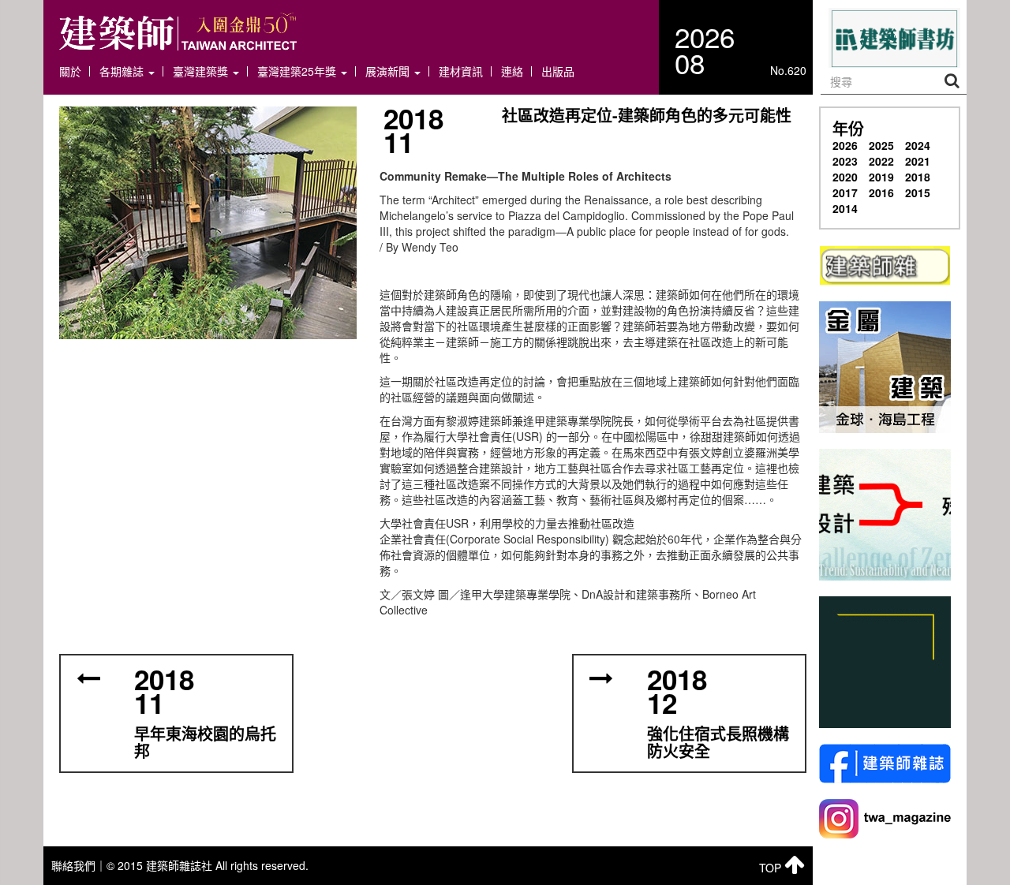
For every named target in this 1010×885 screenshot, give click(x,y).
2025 (881, 145)
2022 (881, 161)
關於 (70, 71)
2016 (881, 192)
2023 (845, 161)
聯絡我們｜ (79, 865)
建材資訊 (461, 71)
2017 (845, 192)
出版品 (557, 71)
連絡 (512, 71)
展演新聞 (389, 71)
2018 (917, 177)
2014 (845, 208)
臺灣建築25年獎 (298, 71)
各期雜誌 (123, 71)
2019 (881, 177)
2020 (845, 177)
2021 (917, 161)
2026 (845, 145)
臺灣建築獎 (202, 71)
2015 (917, 192)
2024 (917, 145)
